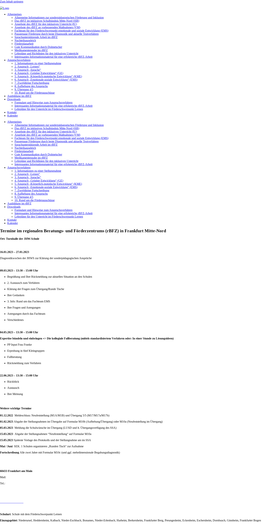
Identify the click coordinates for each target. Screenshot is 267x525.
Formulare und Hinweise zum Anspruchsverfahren (43, 102)
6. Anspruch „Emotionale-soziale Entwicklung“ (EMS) (46, 79)
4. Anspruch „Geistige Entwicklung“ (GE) (39, 73)
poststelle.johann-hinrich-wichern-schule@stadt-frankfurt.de (57, 4)
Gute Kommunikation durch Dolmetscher (38, 46)
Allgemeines (14, 14)
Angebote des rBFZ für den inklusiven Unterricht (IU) (46, 24)
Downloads (14, 99)
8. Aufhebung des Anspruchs (31, 86)
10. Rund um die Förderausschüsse (35, 92)
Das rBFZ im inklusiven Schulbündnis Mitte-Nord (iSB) (47, 20)
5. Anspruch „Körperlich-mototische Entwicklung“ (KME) (48, 76)
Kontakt (12, 112)
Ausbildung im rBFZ (19, 96)
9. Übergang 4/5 (24, 89)
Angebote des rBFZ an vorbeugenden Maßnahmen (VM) (47, 27)
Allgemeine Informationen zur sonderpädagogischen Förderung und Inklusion (59, 17)
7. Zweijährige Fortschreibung (32, 82)
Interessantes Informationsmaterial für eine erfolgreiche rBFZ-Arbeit (53, 56)
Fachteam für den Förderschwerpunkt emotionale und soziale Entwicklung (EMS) (61, 30)
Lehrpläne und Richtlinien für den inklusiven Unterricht (46, 53)
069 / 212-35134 (15, 483)
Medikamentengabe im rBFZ (31, 50)
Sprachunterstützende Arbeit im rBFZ (36, 37)
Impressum (6, 495)
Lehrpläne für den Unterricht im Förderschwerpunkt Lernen (49, 109)
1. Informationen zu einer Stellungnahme (38, 63)
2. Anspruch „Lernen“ (27, 66)
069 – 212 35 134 (10, 4)
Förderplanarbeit (24, 43)
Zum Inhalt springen (11, 1)
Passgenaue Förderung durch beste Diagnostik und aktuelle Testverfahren (57, 33)
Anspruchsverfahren (19, 60)
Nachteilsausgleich (25, 40)
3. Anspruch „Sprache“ (28, 69)
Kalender (12, 115)
